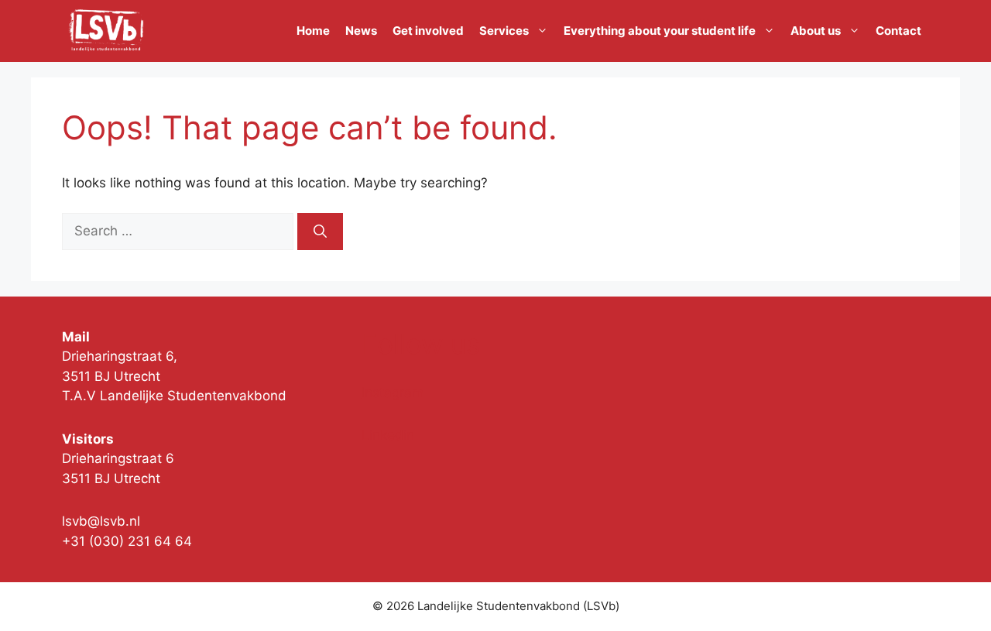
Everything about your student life (660, 30)
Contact (898, 30)
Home (313, 30)
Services (504, 30)
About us (815, 30)
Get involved (428, 30)
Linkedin (388, 435)
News (361, 30)
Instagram (392, 392)
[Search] (320, 231)
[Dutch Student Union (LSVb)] (106, 31)
